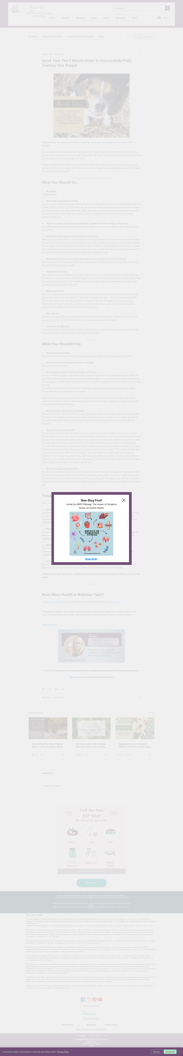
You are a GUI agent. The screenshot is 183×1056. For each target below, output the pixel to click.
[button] (123, 500)
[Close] (179, 1052)
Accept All (170, 1051)
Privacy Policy (63, 1051)
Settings (156, 1051)
